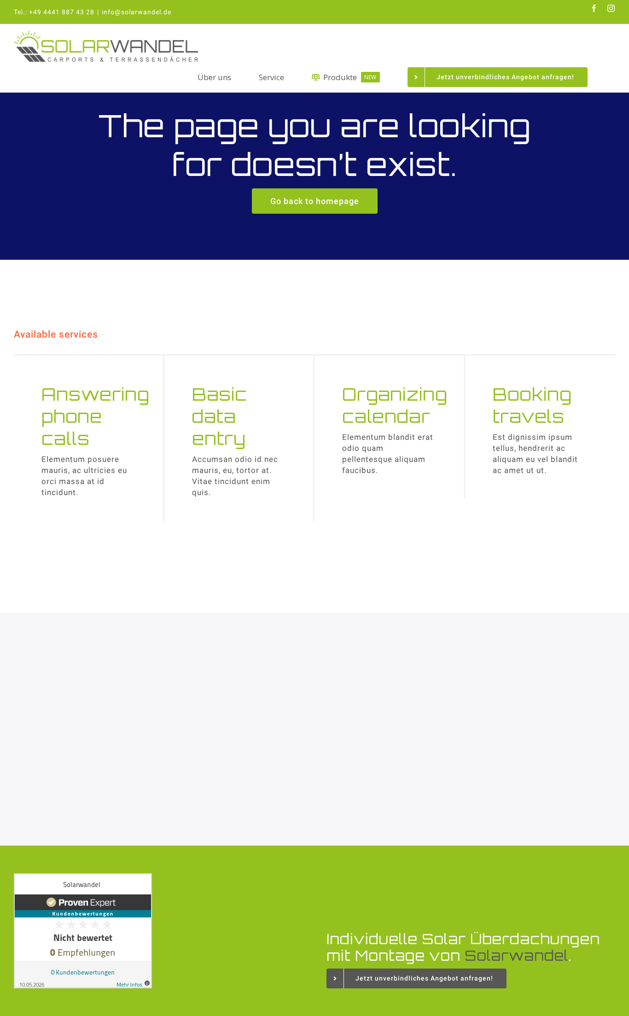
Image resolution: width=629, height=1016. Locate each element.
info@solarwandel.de (136, 12)
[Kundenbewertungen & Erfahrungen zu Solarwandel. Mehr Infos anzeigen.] (158, 930)
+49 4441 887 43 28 (61, 12)
